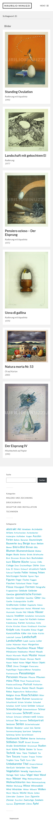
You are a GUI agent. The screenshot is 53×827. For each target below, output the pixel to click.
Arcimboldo (37, 529)
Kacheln (33, 619)
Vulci (16, 775)
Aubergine (10, 536)
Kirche (9, 626)
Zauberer (20, 796)
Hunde (19, 612)
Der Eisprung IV (16, 446)
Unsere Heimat (36, 764)
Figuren (10, 579)
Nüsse (35, 662)
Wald (36, 774)
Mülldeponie (12, 659)
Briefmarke (38, 554)
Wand (43, 774)
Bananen (24, 540)
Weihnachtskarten (15, 782)
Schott (8, 713)
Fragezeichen (12, 590)
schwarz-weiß (29, 716)
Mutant (41, 655)
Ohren (16, 666)
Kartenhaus (30, 623)
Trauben (24, 757)
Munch (9, 655)
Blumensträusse (25, 550)
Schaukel (37, 702)
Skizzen (9, 728)
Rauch (32, 688)
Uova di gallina (15, 313)
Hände (30, 612)
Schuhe (36, 713)
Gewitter (29, 598)
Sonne (37, 727)
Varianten (20, 767)
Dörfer (36, 565)
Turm (28, 760)
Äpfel (36, 803)
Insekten (19, 615)
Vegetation (13, 771)
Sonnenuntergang (14, 731)
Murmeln (17, 655)
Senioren (10, 724)
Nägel (28, 662)
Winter (26, 789)
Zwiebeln (39, 800)
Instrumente (40, 616)
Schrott (28, 713)
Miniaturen (11, 651)
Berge (26, 543)
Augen (29, 536)
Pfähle (9, 680)
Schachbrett (11, 702)
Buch (29, 558)
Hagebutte (31, 605)
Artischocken (20, 533)
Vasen (34, 767)
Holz (43, 608)
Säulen (29, 749)
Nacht (38, 659)
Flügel (35, 583)
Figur (37, 576)
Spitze (18, 734)
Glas (43, 598)
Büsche (25, 561)
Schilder (31, 705)
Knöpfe (10, 629)
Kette (38, 623)
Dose (17, 565)
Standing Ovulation (19, 92)
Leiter (39, 641)
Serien (20, 724)
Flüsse (9, 586)
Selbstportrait (36, 720)
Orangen (24, 666)
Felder (25, 572)
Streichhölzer (20, 745)
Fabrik (43, 569)
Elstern (17, 569)
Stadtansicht (12, 738)
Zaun (27, 796)
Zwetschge (29, 800)
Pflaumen (40, 677)
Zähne (29, 804)
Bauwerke (11, 543)
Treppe (32, 756)
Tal (35, 749)
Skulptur (18, 727)
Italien (9, 619)
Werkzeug (18, 786)
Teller (18, 753)
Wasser (16, 778)
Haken (40, 605)
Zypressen (19, 803)
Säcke (22, 749)
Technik (10, 752)
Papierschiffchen (24, 670)
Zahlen (37, 793)
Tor (39, 753)
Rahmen (17, 688)
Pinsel (22, 681)
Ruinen (26, 698)
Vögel (29, 774)
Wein (28, 782)
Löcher (9, 644)
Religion (10, 695)
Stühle (15, 749)
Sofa (31, 728)
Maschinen (22, 648)
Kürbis (41, 633)
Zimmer (10, 800)
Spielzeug (10, 734)
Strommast (32, 746)
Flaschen (10, 583)
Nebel (15, 662)
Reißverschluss (31, 691)
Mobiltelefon (23, 652)
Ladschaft (10, 637)
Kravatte (25, 629)
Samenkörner (37, 699)
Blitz (36, 547)
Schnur (41, 709)
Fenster (23, 576)
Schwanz (18, 717)
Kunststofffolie (13, 633)
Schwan (9, 717)
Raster (25, 688)
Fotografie (40, 587)
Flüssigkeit (19, 587)
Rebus (9, 691)
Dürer (42, 565)
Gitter (37, 597)
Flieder (29, 583)
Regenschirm (18, 691)
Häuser (39, 611)
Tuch (22, 760)
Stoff (21, 742)
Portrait (27, 684)
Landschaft (29, 637)
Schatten (28, 702)
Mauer (32, 648)
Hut (24, 612)
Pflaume (31, 677)
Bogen (9, 554)
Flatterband (20, 583)
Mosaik (39, 651)
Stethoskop (40, 738)
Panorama (33, 666)
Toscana (16, 756)
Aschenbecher (32, 533)
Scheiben (10, 706)
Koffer (17, 630)
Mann (24, 644)
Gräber (23, 604)
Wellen (9, 786)
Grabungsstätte (19, 601)
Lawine (32, 641)
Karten (21, 622)
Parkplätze (36, 670)
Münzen (30, 659)
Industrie (9, 616)
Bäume (16, 561)
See (17, 720)
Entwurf (24, 569)
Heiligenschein (17, 608)
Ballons (17, 540)
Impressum (14, 818)
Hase (8, 608)
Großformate (12, 605)
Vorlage (9, 775)
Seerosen (23, 720)
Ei (12, 569)
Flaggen (33, 580)
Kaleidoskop (11, 623)
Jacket (15, 619)
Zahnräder (11, 796)
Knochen (42, 626)
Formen (30, 586)
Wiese (26, 785)
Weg (24, 778)
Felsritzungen (12, 576)
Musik (25, 655)
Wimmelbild (37, 785)
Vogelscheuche (35, 771)
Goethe (9, 601)
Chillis (39, 562)
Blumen (10, 550)
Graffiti (30, 601)
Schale (20, 702)
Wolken (42, 789)
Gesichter (20, 597)
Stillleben (11, 742)
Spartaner (27, 731)
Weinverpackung (38, 782)
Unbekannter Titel (17, 763)
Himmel (36, 608)
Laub (25, 641)
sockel (26, 728)
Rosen (18, 698)
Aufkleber (20, 536)
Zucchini (19, 800)
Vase (28, 767)
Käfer (24, 633)
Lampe (18, 637)
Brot (8, 558)
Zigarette (35, 796)
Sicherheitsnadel (32, 724)
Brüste (23, 558)
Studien (42, 745)
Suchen (42, 480)
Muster (33, 655)
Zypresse (9, 804)
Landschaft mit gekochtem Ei (25, 155)
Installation (29, 616)
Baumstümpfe (35, 539)
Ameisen (26, 529)
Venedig (24, 771)
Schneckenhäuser (30, 709)
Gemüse (10, 594)
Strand (28, 742)
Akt (19, 529)
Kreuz (33, 629)
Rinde (17, 695)
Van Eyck (10, 767)
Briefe (29, 554)
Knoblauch (32, 626)
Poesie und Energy (14, 684)
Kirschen (16, 626)
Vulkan (22, 775)
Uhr (33, 760)
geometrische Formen (28, 594)
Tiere (24, 753)
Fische (26, 579)
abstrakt (11, 529)
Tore (8, 756)
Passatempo (27, 673)
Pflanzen (23, 677)
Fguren (31, 576)
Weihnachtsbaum (35, 779)
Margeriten (33, 644)
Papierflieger (11, 670)
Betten (40, 543)
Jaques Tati (23, 619)
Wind (8, 789)
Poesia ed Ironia (33, 681)
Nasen (9, 662)
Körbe (34, 633)
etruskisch (34, 569)
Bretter (23, 554)
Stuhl (8, 749)
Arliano (9, 533)
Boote (16, 554)
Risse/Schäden (29, 695)
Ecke (8, 569)
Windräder (17, 789)
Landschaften (14, 640)
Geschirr (10, 598)
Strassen (35, 742)
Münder (23, 659)
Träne (16, 760)
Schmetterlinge (14, 709)
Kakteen (41, 619)
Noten (21, 662)
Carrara (33, 562)
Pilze (16, 680)
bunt (8, 561)
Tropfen (9, 760)
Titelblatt (32, 753)
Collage (10, 565)
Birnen (29, 547)
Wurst (8, 793)
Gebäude (23, 590)
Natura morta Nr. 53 (19, 367)
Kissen (24, 626)
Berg (20, 543)
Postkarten (37, 684)
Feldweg (33, 572)
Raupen (40, 688)
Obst (9, 666)
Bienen (9, 547)
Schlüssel (40, 706)
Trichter (39, 757)
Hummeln (10, 612)
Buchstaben (37, 558)
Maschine (11, 648)
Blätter (38, 551)
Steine (24, 738)
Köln (29, 633)
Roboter (10, 699)
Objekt (42, 662)
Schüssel (10, 720)
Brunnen (15, 558)
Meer (40, 648)
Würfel (23, 792)
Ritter (41, 695)
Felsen (41, 572)
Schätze (40, 717)
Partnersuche (12, 673)
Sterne (32, 738)
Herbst (28, 608)
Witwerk (33, 789)
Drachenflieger (26, 565)
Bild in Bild (19, 547)
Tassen (39, 749)
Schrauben (17, 713)
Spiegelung (36, 731)
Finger (19, 580)
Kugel (40, 629)
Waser (8, 779)
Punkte (9, 688)
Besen (33, 543)
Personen (12, 677)
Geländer (32, 590)
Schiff (17, 706)
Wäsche (15, 793)
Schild (24, 706)
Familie (17, 572)
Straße (9, 746)
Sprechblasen (27, 734)
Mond (32, 651)
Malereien (17, 644)
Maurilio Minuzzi (17, 5)
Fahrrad (9, 572)
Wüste (30, 793)
